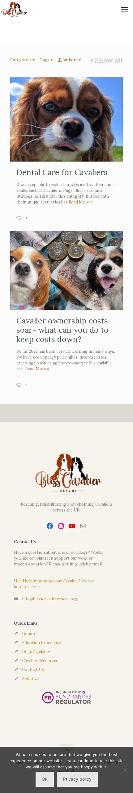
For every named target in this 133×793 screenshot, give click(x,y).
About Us (31, 678)
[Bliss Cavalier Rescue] (14, 9)
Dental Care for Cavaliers (62, 172)
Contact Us (33, 669)
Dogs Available (36, 651)
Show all (109, 60)
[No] (125, 770)
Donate (29, 633)
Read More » (80, 202)
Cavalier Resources (40, 660)
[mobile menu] (124, 9)
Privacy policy (77, 779)
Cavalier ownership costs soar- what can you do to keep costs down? (62, 330)
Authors (70, 60)
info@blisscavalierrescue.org (49, 599)
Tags (44, 60)
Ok (45, 779)
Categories (21, 60)
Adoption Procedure (41, 642)
